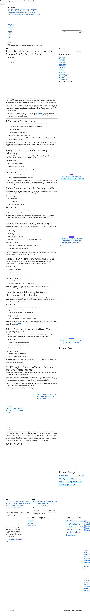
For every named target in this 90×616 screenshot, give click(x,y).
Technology (11, 27)
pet (13, 99)
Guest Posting (32, 525)
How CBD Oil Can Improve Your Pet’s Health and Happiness (44, 502)
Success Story (11, 24)
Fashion (10, 34)
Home (9, 42)
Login (82, 31)
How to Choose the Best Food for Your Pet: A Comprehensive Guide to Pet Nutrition (18, 503)
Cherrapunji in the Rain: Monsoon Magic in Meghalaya (22, 9)
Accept (2, 4)
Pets (9, 38)
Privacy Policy (22, 1)
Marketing (63, 65)
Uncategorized (63, 79)
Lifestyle (10, 32)
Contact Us (31, 522)
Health (10, 31)
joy (44, 182)
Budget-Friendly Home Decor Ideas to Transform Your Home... (24, 14)
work (16, 175)
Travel (9, 36)
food (19, 323)
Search (78, 52)
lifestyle (38, 113)
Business (10, 29)
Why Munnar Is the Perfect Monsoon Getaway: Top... (22, 11)
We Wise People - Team (15, 508)
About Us (30, 520)
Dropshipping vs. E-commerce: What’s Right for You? (22, 12)
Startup (12, 26)
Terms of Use (31, 1)
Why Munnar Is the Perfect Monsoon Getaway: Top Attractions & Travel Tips (71, 241)
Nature (62, 67)
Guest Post (11, 610)
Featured (62, 60)
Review (61, 71)
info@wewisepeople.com (15, 539)
